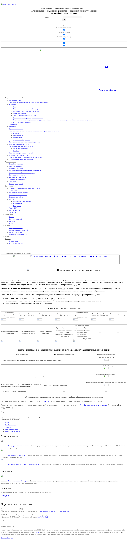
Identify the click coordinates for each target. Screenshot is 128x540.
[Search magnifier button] (64, 19)
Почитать (10, 538)
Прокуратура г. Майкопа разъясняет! (19, 446)
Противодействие (107, 90)
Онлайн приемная (10, 425)
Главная (3, 253)
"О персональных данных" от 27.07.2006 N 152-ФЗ (53, 511)
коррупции (122, 90)
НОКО (7, 423)
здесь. (38, 532)
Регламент (8, 427)
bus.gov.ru (44, 401)
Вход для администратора (12, 431)
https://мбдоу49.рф (42, 517)
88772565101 (123, 77)
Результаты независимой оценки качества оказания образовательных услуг (69, 256)
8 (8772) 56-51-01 (6, 496)
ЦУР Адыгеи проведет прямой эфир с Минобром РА (24, 464)
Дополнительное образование (17, 455)
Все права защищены (11, 429)
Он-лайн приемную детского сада (93, 405)
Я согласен (4, 538)
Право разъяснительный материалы (18, 481)
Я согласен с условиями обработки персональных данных (36, 511)
